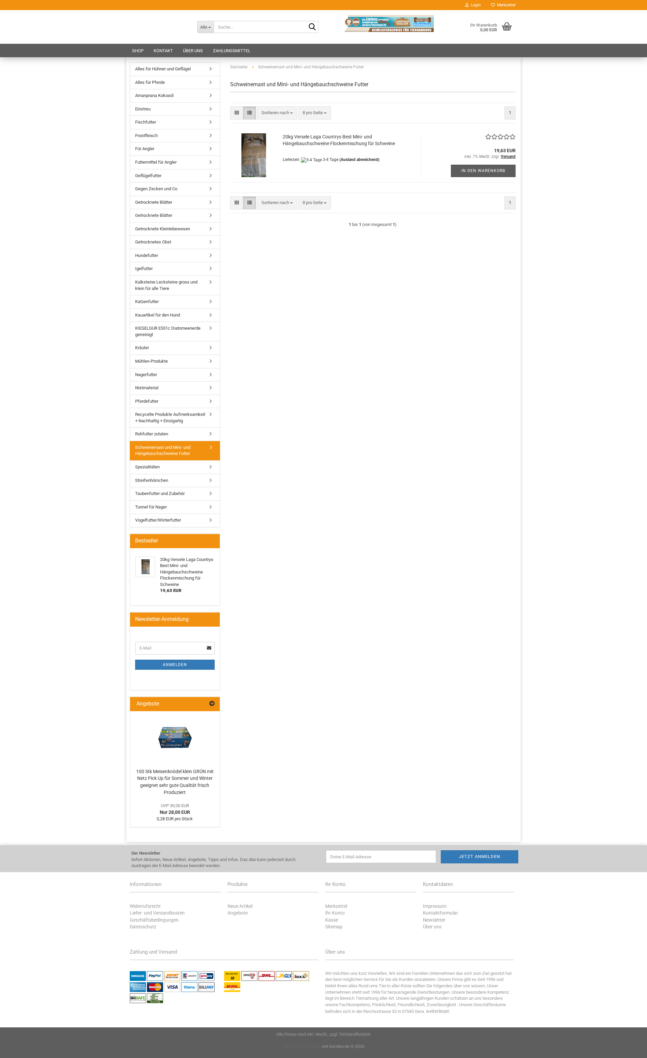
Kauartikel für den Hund (157, 315)
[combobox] (277, 113)
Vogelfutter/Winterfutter (158, 520)
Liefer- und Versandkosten (157, 913)
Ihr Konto (335, 913)
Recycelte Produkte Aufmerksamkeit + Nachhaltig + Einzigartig (170, 417)
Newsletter (434, 920)
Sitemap (333, 926)
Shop (138, 50)
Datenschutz (143, 926)
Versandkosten (355, 1034)
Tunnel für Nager (151, 506)
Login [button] (475, 5)
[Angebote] (212, 704)
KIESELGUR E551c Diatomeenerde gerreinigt (168, 331)
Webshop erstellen (302, 1046)
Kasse (331, 920)
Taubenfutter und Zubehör (160, 493)
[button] (236, 113)
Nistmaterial (146, 387)
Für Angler (144, 148)
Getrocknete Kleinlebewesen (162, 228)
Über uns (193, 50)
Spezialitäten (147, 466)
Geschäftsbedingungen (154, 920)
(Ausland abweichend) (359, 159)
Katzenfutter (147, 301)
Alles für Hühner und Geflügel (163, 68)
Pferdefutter (146, 401)
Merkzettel (505, 5)
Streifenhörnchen (151, 480)
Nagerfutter (146, 374)
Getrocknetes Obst (153, 241)
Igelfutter (144, 268)
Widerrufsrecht (145, 906)
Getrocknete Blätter (153, 202)
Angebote (237, 913)
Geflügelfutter (148, 175)
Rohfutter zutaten (151, 433)
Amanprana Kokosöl (154, 95)
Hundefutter (146, 255)
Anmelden (175, 664)
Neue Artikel (239, 906)
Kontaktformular (440, 913)
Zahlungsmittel (231, 50)
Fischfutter (145, 122)
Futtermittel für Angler (156, 162)
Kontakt (163, 50)
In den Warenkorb (483, 170)
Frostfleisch (146, 135)
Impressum (434, 906)
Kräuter (142, 347)
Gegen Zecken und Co (156, 188)
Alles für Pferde (150, 82)
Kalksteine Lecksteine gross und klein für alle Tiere (166, 285)
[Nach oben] (628, 1048)
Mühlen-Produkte (151, 361)
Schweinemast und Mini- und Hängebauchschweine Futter (162, 450)
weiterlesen (438, 1011)
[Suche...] (312, 27)
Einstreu (143, 108)
